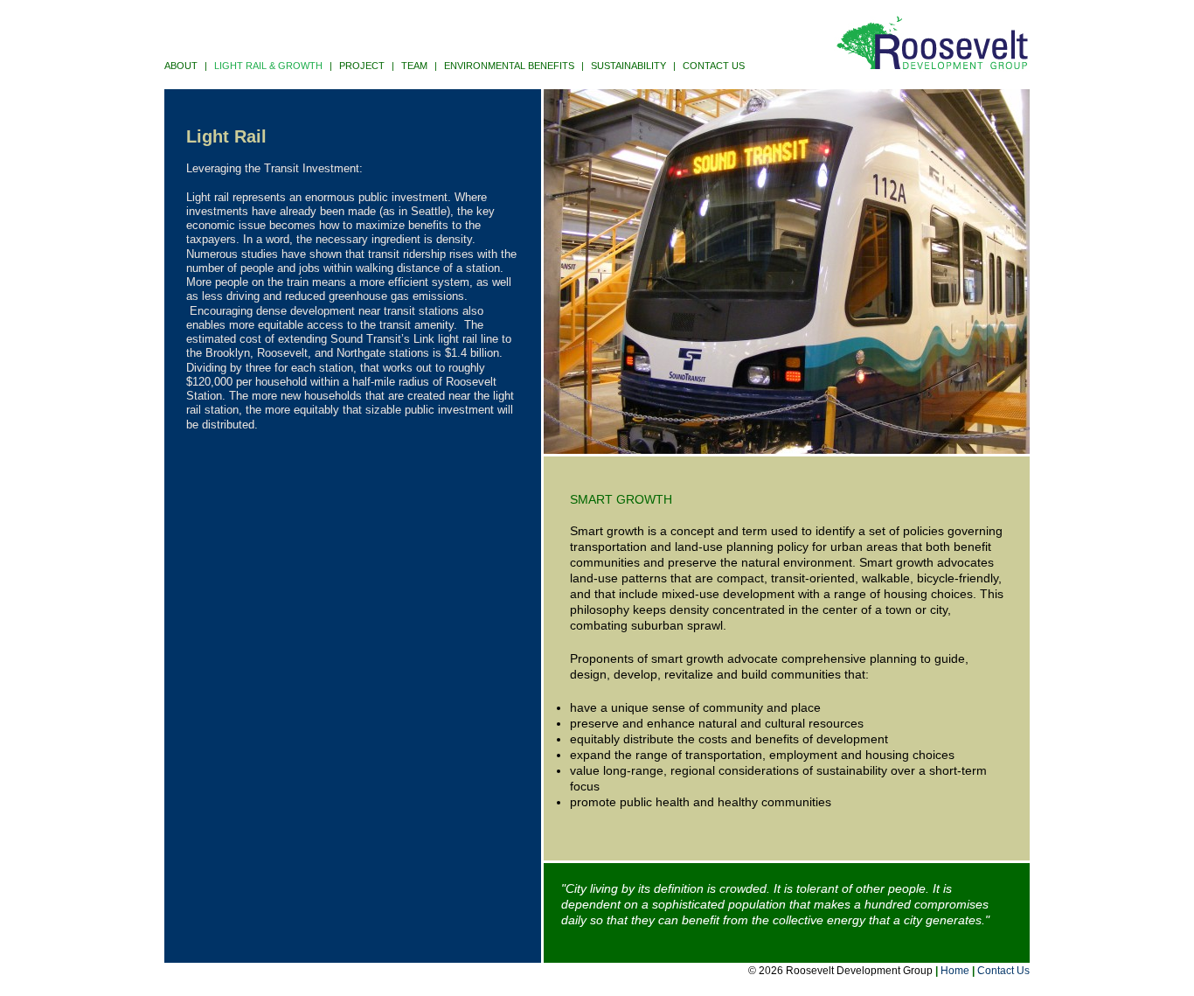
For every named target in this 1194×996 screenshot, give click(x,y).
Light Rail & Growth (268, 65)
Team (414, 65)
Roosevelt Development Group (932, 44)
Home (955, 971)
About (181, 65)
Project (362, 65)
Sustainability (628, 65)
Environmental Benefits (509, 65)
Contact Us (714, 65)
